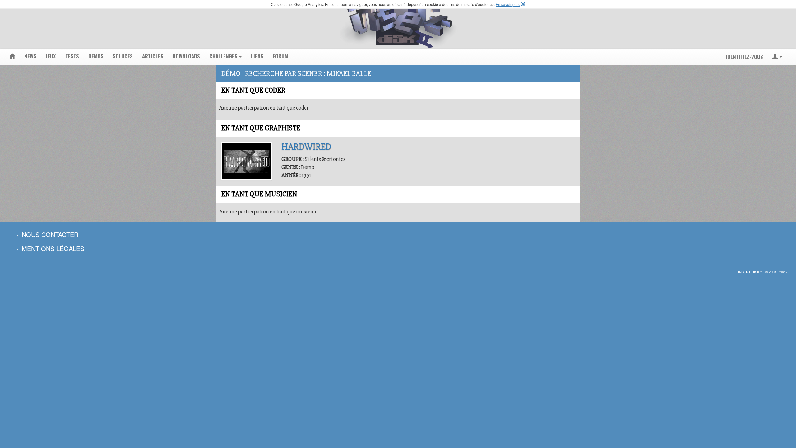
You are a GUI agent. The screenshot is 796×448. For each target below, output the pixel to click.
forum (280, 56)
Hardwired (306, 147)
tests (72, 56)
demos (96, 56)
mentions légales (53, 248)
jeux (51, 56)
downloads (186, 56)
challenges (223, 56)
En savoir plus (508, 4)
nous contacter (50, 234)
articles (152, 56)
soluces (123, 56)
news (30, 56)
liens (257, 56)
